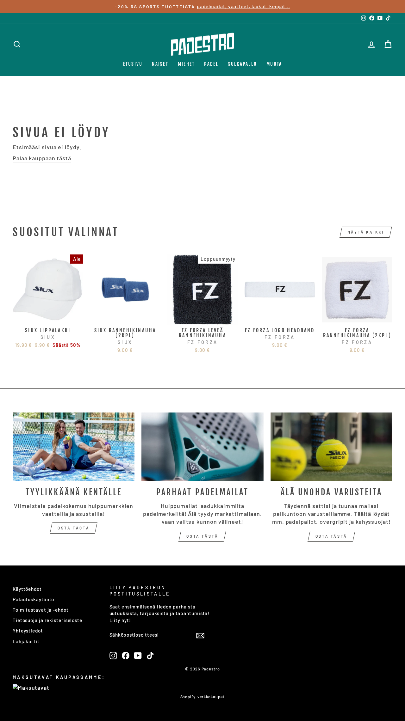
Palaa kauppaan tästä (42, 158)
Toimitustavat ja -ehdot (41, 610)
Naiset (160, 64)
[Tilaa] (200, 635)
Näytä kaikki (365, 232)
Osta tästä (74, 528)
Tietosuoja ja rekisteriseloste (47, 620)
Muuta (274, 64)
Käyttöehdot (27, 589)
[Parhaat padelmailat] (202, 446)
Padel (211, 64)
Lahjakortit (26, 641)
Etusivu (133, 64)
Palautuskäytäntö (33, 599)
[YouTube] (138, 655)
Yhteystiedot (28, 630)
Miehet (186, 64)
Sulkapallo (242, 64)
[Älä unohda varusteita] (331, 446)
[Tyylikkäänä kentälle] (73, 446)
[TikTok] (150, 655)
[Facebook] (125, 655)
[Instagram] (113, 655)
